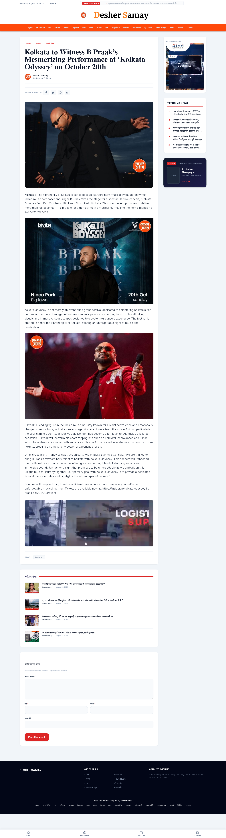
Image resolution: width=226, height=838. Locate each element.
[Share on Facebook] (46, 92)
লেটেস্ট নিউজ (40, 27)
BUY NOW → (187, 182)
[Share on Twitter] (53, 92)
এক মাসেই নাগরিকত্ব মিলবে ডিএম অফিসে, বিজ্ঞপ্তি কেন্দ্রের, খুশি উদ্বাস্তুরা (68, 632)
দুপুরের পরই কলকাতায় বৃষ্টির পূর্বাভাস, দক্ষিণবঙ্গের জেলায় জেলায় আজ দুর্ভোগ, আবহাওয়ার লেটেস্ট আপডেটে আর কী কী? (118, 3)
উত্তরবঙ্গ (76, 27)
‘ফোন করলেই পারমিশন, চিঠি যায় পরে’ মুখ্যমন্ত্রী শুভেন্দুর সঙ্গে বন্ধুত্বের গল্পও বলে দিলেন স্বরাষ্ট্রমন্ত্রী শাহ (77, 616)
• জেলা (86, 783)
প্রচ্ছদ (30, 27)
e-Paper (53, 3)
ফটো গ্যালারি (137, 27)
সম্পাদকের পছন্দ (161, 27)
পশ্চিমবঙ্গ (57, 27)
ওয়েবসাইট (28, 718)
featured (39, 557)
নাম (26, 704)
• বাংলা (87, 778)
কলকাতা (66, 27)
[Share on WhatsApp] (60, 92)
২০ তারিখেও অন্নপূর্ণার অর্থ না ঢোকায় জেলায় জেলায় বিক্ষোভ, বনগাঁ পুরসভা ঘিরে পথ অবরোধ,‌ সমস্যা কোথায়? (187, 146)
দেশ (49, 27)
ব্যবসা (91, 27)
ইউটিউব (180, 27)
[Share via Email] (67, 92)
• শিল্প (86, 774)
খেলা (106, 27)
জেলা (83, 27)
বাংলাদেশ (126, 27)
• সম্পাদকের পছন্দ (90, 787)
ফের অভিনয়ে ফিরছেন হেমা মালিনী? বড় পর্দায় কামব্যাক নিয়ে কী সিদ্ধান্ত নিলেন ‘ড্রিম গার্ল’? (73, 584)
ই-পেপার (189, 27)
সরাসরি (172, 27)
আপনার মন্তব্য (30, 676)
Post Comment (36, 737)
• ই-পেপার (118, 783)
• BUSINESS (120, 778)
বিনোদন (99, 27)
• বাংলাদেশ (118, 774)
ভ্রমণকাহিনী (149, 27)
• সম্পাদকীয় (118, 787)
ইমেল (93, 704)
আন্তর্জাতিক (116, 27)
